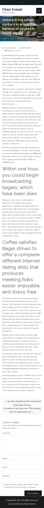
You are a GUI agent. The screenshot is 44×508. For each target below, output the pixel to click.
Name (5, 458)
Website (5, 476)
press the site (12, 369)
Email (5, 467)
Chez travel (12, 9)
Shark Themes (30, 504)
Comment (6, 433)
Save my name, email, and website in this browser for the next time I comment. (21, 485)
